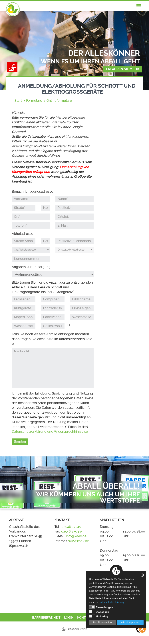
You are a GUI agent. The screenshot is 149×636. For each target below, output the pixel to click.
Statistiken (102, 611)
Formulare (34, 101)
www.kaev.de (78, 541)
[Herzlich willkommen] (12, 9)
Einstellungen (104, 607)
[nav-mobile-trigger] (138, 6)
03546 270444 (72, 531)
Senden (20, 442)
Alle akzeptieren (130, 622)
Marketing (102, 616)
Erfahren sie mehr (122, 69)
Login (69, 617)
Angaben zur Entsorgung (31, 267)
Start (18, 101)
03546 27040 (71, 527)
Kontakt (84, 617)
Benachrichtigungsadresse (32, 192)
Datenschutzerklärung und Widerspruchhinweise (50, 432)
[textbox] (31, 250)
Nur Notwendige (102, 622)
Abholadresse (22, 234)
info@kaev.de (76, 536)
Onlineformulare (59, 101)
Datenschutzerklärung (111, 602)
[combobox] (31, 250)
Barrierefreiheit (46, 617)
